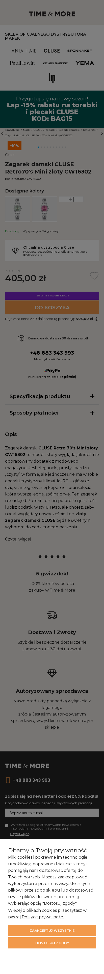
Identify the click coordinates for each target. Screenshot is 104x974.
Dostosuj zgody (52, 943)
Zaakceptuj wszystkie (52, 930)
